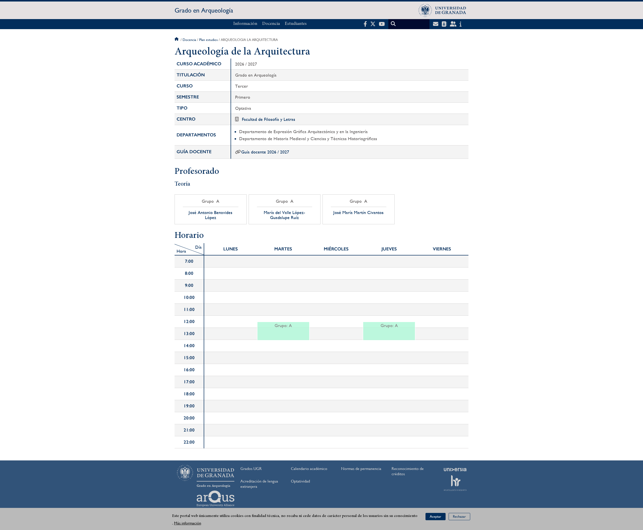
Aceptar (435, 516)
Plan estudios (208, 40)
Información (245, 24)
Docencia (271, 24)
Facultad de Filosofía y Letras (268, 119)
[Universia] (455, 469)
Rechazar (459, 516)
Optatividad (300, 481)
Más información (187, 522)
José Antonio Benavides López (210, 215)
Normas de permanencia (361, 468)
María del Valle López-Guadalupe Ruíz (284, 215)
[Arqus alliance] (215, 499)
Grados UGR (251, 468)
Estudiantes (296, 24)
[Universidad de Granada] (442, 10)
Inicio (177, 39)
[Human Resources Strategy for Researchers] (455, 483)
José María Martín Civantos (358, 212)
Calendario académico (309, 468)
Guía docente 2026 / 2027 (265, 151)
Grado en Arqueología (204, 10)
